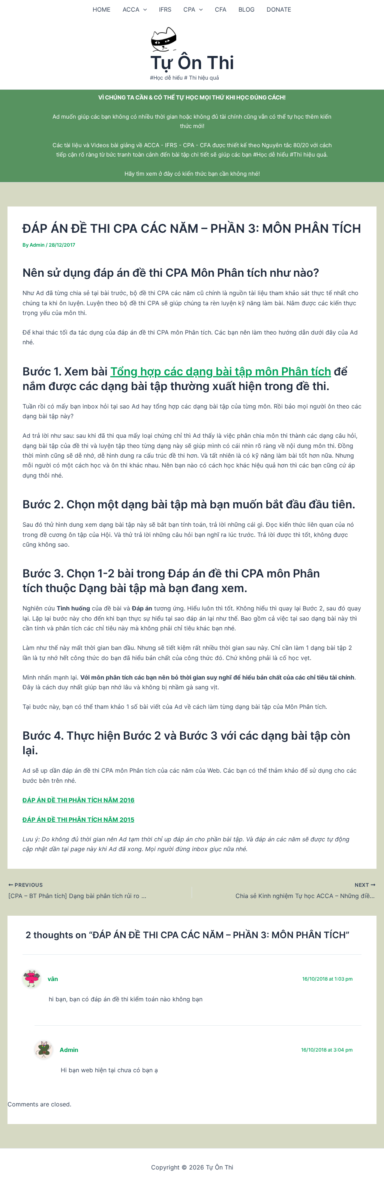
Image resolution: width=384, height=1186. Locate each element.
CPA (189, 9)
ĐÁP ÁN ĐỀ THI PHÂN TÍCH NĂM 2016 (78, 800)
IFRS (165, 9)
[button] (143, 9)
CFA (220, 9)
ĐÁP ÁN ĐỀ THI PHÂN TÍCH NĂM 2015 (78, 819)
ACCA (131, 9)
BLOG (246, 9)
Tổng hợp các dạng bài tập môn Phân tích (220, 371)
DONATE (279, 9)
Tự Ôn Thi (192, 62)
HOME (102, 9)
